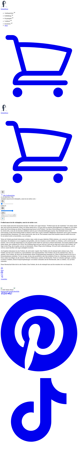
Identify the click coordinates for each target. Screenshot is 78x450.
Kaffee (14, 291)
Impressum (4, 291)
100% (3, 213)
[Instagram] (4, 294)
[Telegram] (9, 294)
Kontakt (9, 291)
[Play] (3, 201)
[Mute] (3, 208)
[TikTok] (39, 447)
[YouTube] (6, 294)
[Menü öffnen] (3, 192)
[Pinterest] (39, 371)
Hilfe (17, 291)
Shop (6, 25)
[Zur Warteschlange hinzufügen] (3, 218)
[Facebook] (2, 294)
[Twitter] (11, 294)
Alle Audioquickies (9, 195)
